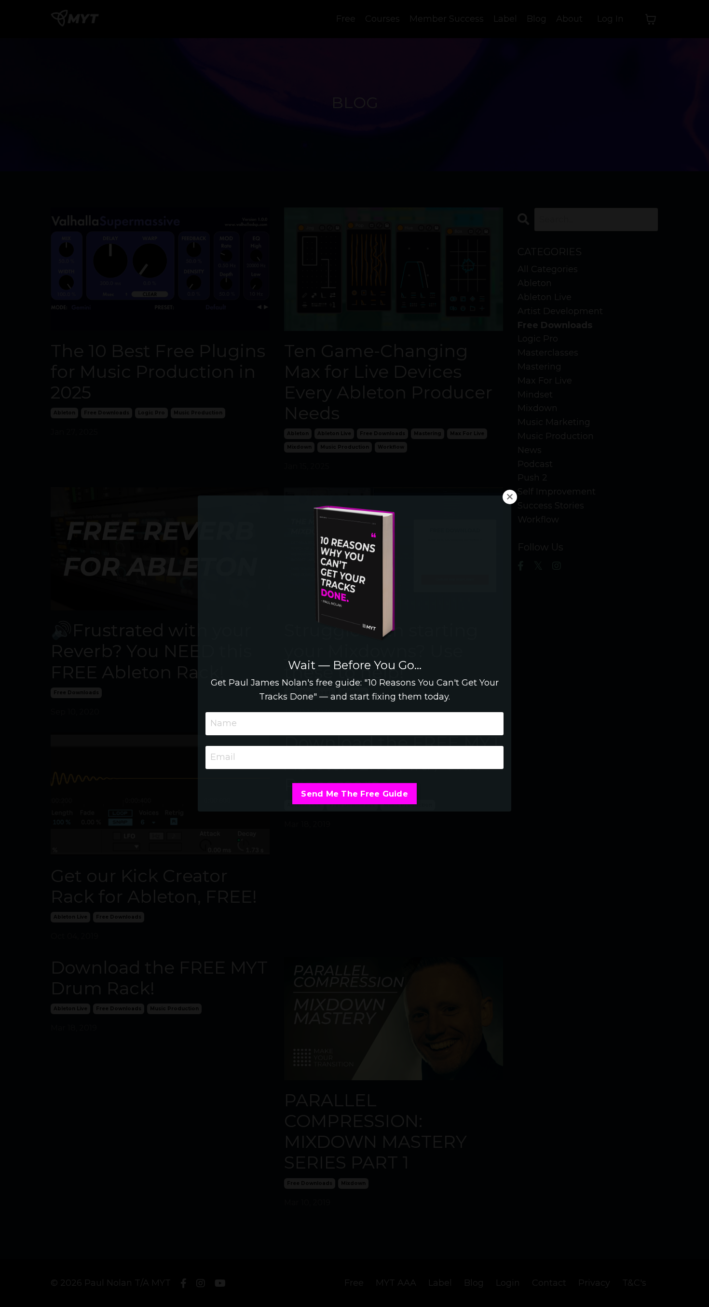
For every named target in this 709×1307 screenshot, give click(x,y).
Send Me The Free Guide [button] (354, 793)
